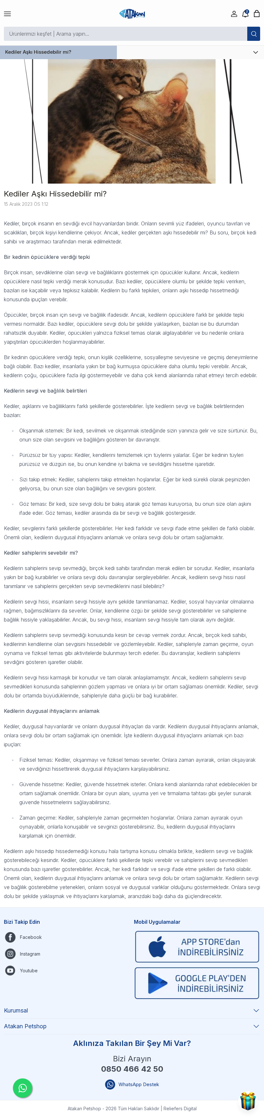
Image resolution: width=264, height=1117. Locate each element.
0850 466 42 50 (132, 1069)
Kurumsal (16, 1010)
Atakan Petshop (25, 1026)
